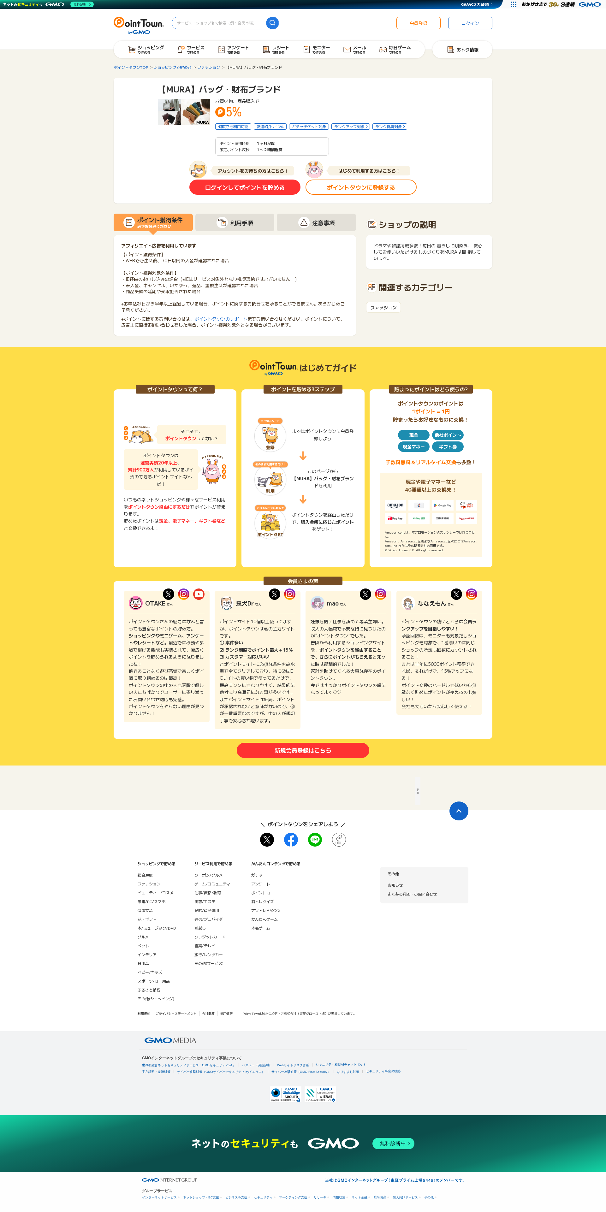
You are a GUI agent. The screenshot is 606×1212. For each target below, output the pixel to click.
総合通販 (145, 875)
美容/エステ (204, 901)
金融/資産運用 (206, 910)
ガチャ (257, 875)
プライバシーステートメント (176, 1013)
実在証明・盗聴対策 (156, 1071)
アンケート (260, 883)
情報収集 (339, 1197)
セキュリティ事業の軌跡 (383, 1071)
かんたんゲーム (264, 919)
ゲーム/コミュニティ (212, 883)
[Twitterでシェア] (267, 840)
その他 (429, 1197)
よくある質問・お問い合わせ (412, 893)
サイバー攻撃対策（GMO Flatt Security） (300, 1071)
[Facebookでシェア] (291, 840)
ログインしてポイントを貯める (245, 187)
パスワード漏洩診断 (256, 1065)
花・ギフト (147, 919)
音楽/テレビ (204, 945)
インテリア (147, 954)
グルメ (143, 936)
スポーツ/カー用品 (154, 981)
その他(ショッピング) (156, 998)
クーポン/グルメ (208, 875)
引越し (200, 928)
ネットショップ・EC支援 (201, 1197)
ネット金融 (359, 1197)
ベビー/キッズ (150, 972)
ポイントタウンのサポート (220, 319)
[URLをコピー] (339, 840)
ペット (143, 945)
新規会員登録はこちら (303, 750)
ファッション (383, 307)
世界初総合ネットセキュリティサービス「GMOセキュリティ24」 (188, 1065)
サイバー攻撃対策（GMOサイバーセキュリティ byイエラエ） (221, 1071)
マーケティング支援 (293, 1197)
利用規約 (144, 1013)
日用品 (143, 963)
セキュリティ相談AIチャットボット (341, 1064)
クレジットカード (209, 936)
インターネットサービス (159, 1197)
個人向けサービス (405, 1197)
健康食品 (145, 910)
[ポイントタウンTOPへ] (139, 25)
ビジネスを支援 (236, 1197)
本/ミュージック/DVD (157, 928)
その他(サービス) (208, 963)
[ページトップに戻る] (458, 810)
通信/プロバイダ (208, 919)
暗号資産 (380, 1197)
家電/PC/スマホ (151, 901)
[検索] (272, 23)
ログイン (470, 23)
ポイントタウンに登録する (361, 187)
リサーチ (320, 1197)
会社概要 (208, 1013)
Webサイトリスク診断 (293, 1065)
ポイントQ (260, 892)
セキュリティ (263, 1197)
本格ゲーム (260, 928)
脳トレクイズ (262, 901)
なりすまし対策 (348, 1071)
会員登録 (418, 23)
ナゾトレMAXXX (266, 910)
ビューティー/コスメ (156, 892)
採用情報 (226, 1013)
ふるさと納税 (149, 989)
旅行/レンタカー (208, 954)
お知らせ (395, 885)
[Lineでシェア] (315, 840)
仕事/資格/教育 (207, 892)
